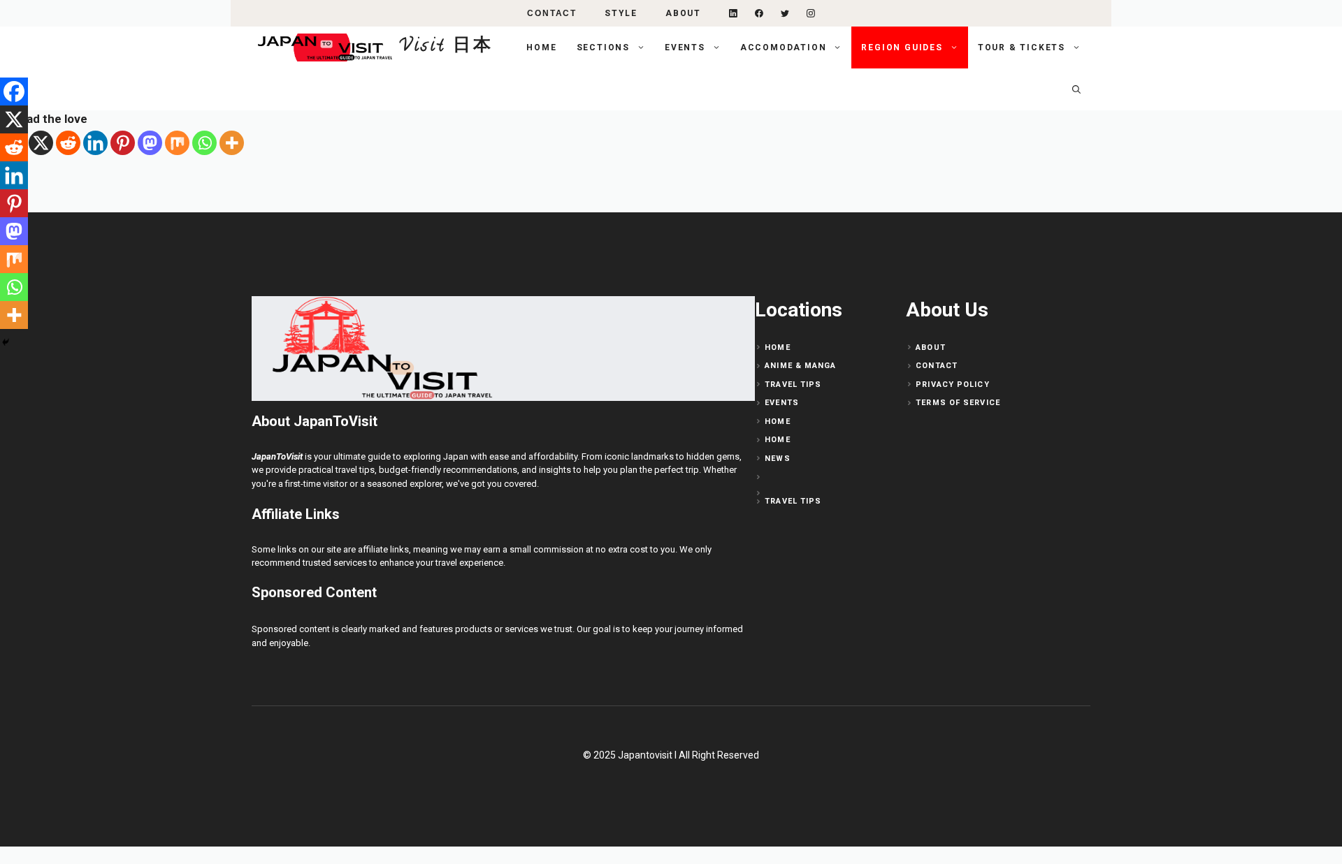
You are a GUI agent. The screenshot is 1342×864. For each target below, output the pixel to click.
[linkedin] (733, 13)
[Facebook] (14, 91)
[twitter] (785, 13)
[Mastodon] (150, 143)
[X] (41, 143)
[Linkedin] (95, 143)
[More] (231, 143)
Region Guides (901, 47)
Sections (603, 47)
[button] (1076, 89)
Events (685, 47)
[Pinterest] (122, 143)
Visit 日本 (446, 47)
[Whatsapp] (204, 143)
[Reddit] (68, 143)
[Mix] (177, 143)
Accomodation (783, 47)
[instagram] (811, 13)
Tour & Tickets (1021, 47)
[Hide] (5, 342)
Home (541, 47)
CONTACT (552, 13)
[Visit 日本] (322, 47)
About (683, 13)
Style (621, 13)
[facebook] (759, 13)
